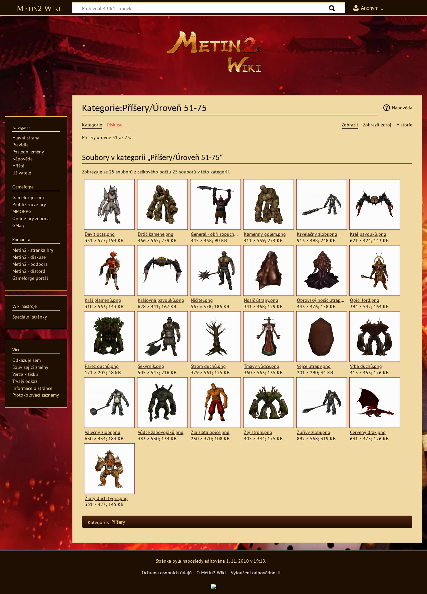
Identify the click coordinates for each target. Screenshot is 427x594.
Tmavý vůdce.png (261, 366)
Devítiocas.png (100, 234)
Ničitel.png (202, 300)
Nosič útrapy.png (261, 300)
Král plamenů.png (103, 300)
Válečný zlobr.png (102, 432)
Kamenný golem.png (265, 234)
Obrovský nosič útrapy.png (321, 300)
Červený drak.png (368, 432)
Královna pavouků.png (161, 300)
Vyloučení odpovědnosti (256, 572)
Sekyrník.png (151, 366)
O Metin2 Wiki (211, 572)
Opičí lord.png (364, 300)
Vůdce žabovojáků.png (160, 432)
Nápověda (402, 107)
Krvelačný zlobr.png (317, 234)
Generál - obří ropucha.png (215, 234)
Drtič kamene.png (155, 234)
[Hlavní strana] (213, 51)
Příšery (118, 522)
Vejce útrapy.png (314, 366)
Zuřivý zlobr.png (313, 432)
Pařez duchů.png (102, 366)
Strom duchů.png (208, 366)
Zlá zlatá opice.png (210, 432)
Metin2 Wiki (38, 8)
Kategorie (98, 522)
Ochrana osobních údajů (167, 572)
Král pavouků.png (368, 234)
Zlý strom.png (258, 432)
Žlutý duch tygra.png (106, 498)
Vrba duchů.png (366, 366)
